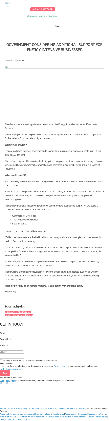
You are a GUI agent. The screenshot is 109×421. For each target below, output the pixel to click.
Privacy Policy (21, 408)
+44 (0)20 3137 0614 (42, 9)
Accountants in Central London (47, 417)
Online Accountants (23, 419)
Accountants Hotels (31, 414)
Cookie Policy (52, 408)
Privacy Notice (59, 366)
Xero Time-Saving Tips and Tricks (19, 315)
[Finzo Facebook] (22, 10)
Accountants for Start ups (97, 414)
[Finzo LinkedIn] (19, 10)
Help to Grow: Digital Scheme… (18, 312)
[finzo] (10, 11)
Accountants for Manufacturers (52, 414)
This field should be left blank (11, 378)
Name (2, 333)
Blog (14, 291)
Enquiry (3, 352)
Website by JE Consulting (76, 408)
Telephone (4, 346)
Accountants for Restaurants (76, 414)
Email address (5, 339)
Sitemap (62, 408)
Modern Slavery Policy (37, 408)
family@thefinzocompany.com (11, 369)
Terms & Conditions (7, 408)
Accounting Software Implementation (93, 417)
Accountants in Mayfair (69, 417)
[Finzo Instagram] (25, 10)
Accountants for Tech (8, 417)
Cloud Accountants (7, 419)
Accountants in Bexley (26, 417)
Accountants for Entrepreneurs (11, 414)
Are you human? (6, 363)
